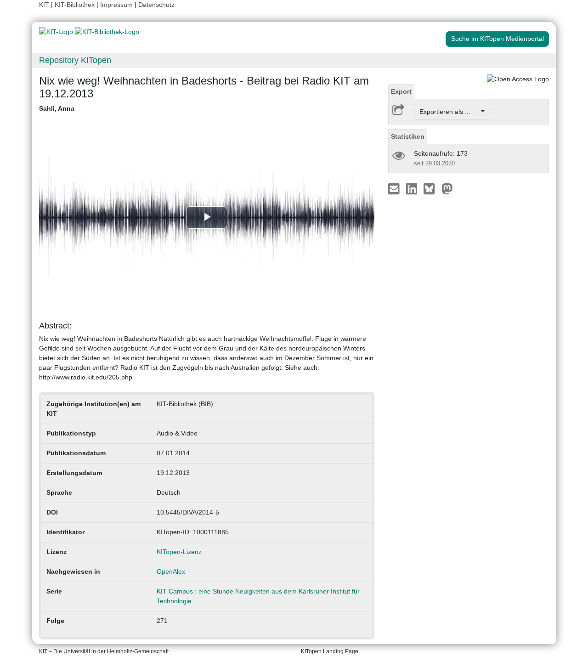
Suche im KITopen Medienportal (497, 38)
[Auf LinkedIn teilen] (412, 188)
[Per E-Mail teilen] (394, 188)
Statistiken (407, 136)
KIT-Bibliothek (75, 4)
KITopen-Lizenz (179, 551)
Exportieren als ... (449, 111)
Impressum (116, 4)
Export (401, 91)
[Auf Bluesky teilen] (432, 188)
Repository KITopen (75, 60)
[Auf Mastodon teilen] (447, 188)
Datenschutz (156, 4)
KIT (44, 4)
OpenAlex (171, 571)
